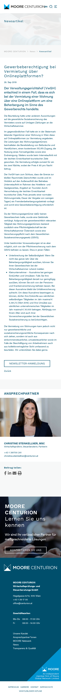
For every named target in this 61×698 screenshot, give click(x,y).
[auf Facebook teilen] (5, 473)
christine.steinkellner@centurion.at (21, 455)
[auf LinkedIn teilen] (9, 473)
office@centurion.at (22, 603)
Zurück (7, 370)
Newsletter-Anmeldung (27, 363)
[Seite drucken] (20, 473)
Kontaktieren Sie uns (25, 550)
